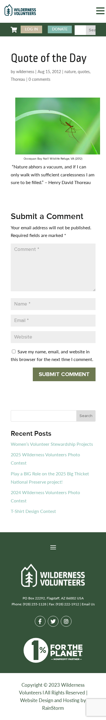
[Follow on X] (53, 621)
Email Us (88, 604)
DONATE (60, 29)
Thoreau (18, 79)
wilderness (25, 71)
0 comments (39, 79)
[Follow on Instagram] (66, 621)
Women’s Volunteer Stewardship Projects (52, 444)
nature (70, 71)
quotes (84, 71)
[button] (100, 11)
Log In (31, 29)
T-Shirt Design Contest (33, 511)
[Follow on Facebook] (40, 621)
